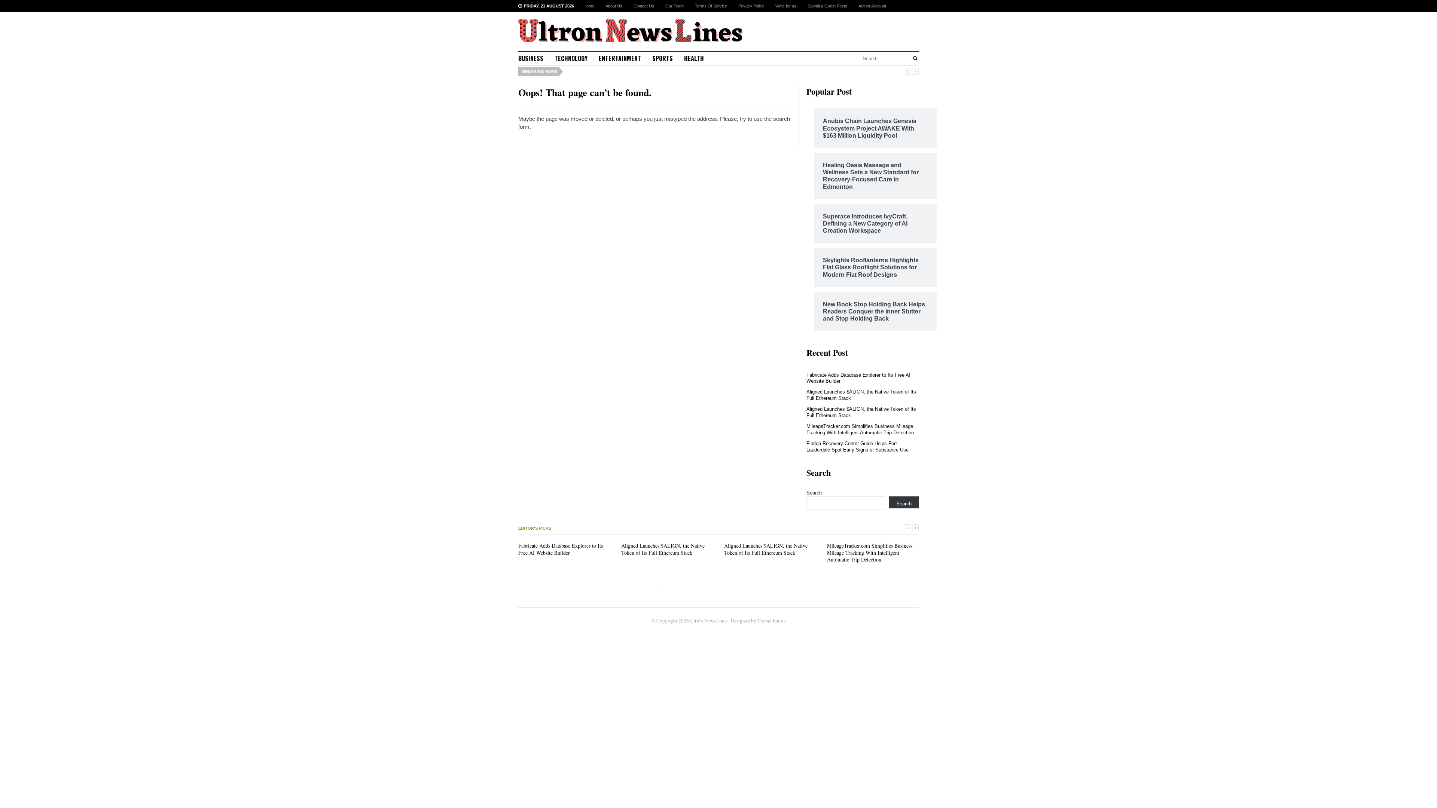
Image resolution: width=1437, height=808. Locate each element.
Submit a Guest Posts (827, 6)
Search (814, 493)
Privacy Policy (751, 6)
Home (588, 6)
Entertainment (620, 58)
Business (530, 58)
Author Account (872, 6)
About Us (613, 6)
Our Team (674, 6)
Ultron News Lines (708, 620)
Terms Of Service (711, 6)
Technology (571, 58)
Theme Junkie (771, 620)
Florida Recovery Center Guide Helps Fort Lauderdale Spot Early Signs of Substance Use (857, 447)
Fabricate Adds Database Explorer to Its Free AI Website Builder (560, 549)
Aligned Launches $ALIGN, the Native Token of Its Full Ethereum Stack (663, 549)
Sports (662, 58)
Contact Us (644, 6)
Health (694, 58)
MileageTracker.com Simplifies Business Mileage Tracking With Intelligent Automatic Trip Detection (860, 429)
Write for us (785, 6)
